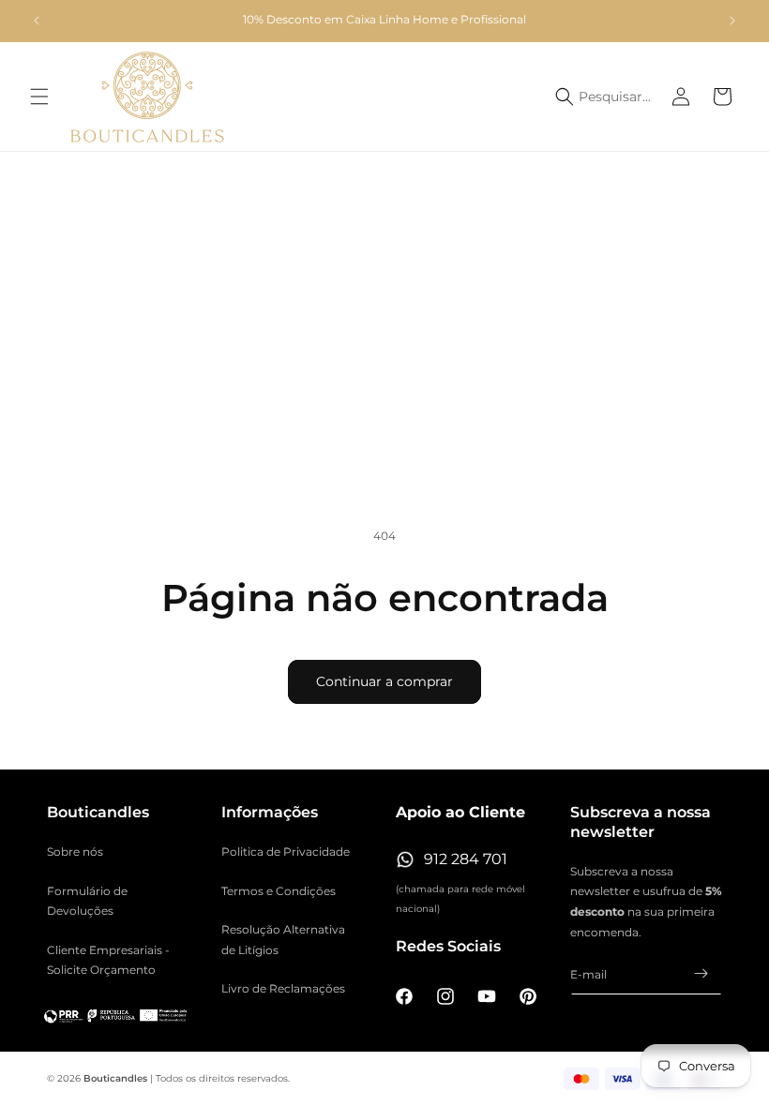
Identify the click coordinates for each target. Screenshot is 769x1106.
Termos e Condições (278, 891)
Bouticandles (115, 1078)
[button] (39, 96)
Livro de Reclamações (283, 988)
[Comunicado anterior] (36, 20)
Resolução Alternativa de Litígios (283, 939)
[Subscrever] (700, 973)
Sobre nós (75, 851)
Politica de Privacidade (285, 851)
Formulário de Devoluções (87, 901)
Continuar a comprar (384, 681)
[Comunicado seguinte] (732, 20)
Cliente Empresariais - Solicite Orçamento (108, 960)
